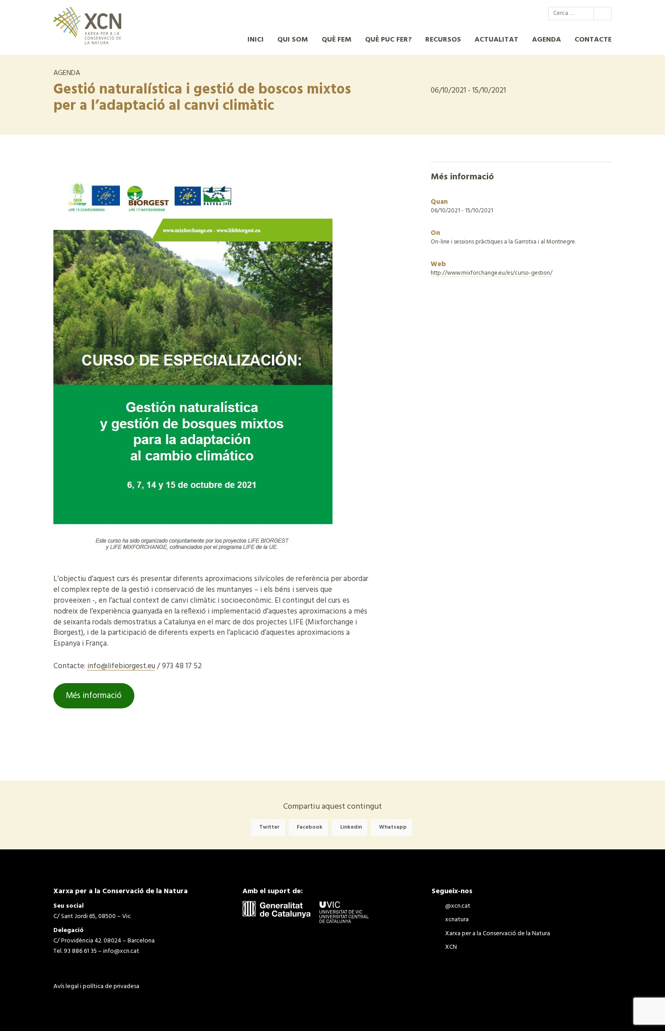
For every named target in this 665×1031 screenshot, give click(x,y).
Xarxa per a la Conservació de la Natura (505, 13)
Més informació (94, 696)
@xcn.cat (473, 13)
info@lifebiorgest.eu (121, 666)
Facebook (310, 827)
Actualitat (496, 40)
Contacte (593, 40)
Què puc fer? (388, 40)
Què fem (337, 40)
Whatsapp (393, 827)
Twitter (269, 827)
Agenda (546, 40)
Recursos (443, 40)
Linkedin (351, 827)
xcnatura (489, 13)
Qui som (292, 40)
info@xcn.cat (121, 951)
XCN (522, 13)
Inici (255, 40)
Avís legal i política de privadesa (96, 986)
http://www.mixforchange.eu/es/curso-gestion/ (491, 273)
